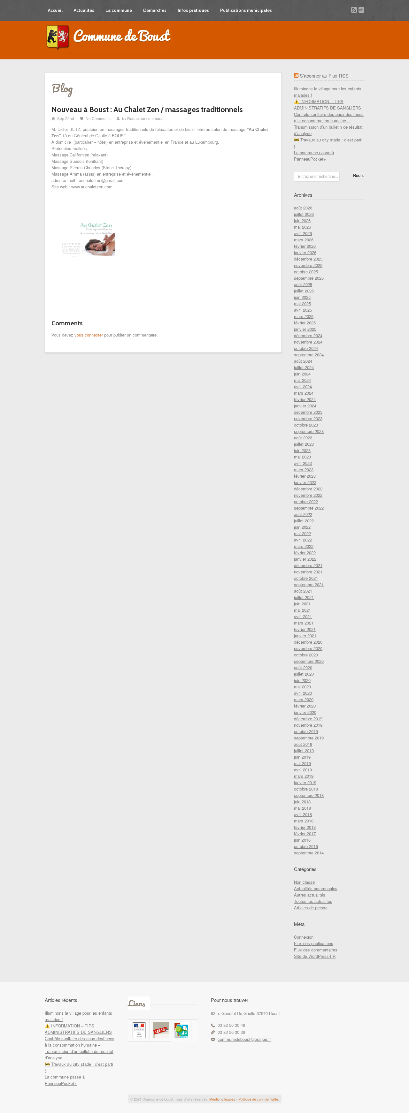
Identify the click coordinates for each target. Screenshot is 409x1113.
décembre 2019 (308, 718)
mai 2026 (302, 227)
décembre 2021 (308, 565)
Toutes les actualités (313, 901)
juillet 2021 (304, 597)
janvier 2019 (305, 782)
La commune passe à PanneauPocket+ (314, 155)
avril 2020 (303, 693)
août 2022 (303, 514)
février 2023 (305, 476)
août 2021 (303, 591)
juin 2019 (302, 757)
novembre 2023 (308, 418)
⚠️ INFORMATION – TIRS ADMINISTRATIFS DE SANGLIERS (327, 104)
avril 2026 (303, 233)
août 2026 (303, 208)
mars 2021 (303, 623)
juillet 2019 (304, 750)
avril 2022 (303, 540)
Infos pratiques (193, 10)
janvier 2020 (305, 712)
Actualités (84, 10)
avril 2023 (303, 463)
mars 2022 (303, 546)
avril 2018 (303, 814)
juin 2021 (302, 604)
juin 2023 (302, 450)
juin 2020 (302, 680)
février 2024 (305, 399)
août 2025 (303, 284)
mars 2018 (303, 821)
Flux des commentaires (315, 950)
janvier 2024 (305, 406)
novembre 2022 (308, 495)
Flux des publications (313, 943)
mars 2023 (303, 469)
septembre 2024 (309, 355)
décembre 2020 (308, 642)
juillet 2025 (304, 291)
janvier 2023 (305, 482)
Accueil (55, 10)
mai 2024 (302, 380)
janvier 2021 (305, 635)
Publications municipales (246, 10)
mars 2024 (303, 393)
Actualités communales (315, 888)
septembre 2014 (309, 853)
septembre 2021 (309, 584)
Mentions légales (222, 1099)
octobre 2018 (306, 789)
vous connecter (88, 335)
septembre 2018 (309, 795)
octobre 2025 (306, 272)
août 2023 (303, 438)
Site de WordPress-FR (315, 956)
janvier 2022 (305, 559)
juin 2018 (302, 802)
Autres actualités (309, 895)
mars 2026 (303, 240)
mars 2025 (303, 316)
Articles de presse (311, 908)
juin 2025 (302, 297)
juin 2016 (302, 840)
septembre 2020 (309, 661)
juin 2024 (302, 374)
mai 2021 (302, 610)
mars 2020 (303, 699)
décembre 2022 (308, 489)
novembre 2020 (308, 648)
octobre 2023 (306, 425)
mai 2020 (302, 687)
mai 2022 (302, 533)
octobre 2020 (306, 655)
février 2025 (305, 323)
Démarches (154, 10)
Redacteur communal (146, 118)
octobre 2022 (306, 501)
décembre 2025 (308, 259)
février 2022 (305, 552)
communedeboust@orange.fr (244, 1039)
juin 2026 (302, 220)
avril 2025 (303, 310)
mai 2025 (302, 303)
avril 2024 (303, 386)
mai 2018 (302, 808)
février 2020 (305, 706)
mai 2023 (302, 457)
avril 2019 (303, 770)
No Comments (98, 118)
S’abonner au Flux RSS (324, 75)
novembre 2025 (308, 265)
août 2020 (303, 667)
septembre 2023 (309, 431)
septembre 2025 (309, 278)
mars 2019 (303, 776)
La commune (118, 10)
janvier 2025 (305, 329)
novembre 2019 (308, 725)
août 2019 (303, 744)
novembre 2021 (308, 572)
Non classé (304, 882)
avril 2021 (303, 616)
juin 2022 (302, 527)
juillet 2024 (304, 367)
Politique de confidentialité (258, 1099)
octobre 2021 (306, 578)
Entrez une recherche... (318, 176)
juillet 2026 (304, 214)
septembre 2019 (309, 738)
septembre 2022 (309, 508)
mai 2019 (302, 763)
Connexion (303, 937)
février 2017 (305, 833)
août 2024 (303, 361)
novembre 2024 (308, 342)
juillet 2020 (304, 674)
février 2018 (305, 827)
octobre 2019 (306, 731)
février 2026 (305, 246)
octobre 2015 (306, 846)
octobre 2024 (306, 348)
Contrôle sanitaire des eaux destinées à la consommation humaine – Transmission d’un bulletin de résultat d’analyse (329, 123)
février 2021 (305, 629)
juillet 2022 (304, 521)
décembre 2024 (308, 335)
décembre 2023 (308, 412)
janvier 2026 (305, 252)
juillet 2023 (304, 444)
